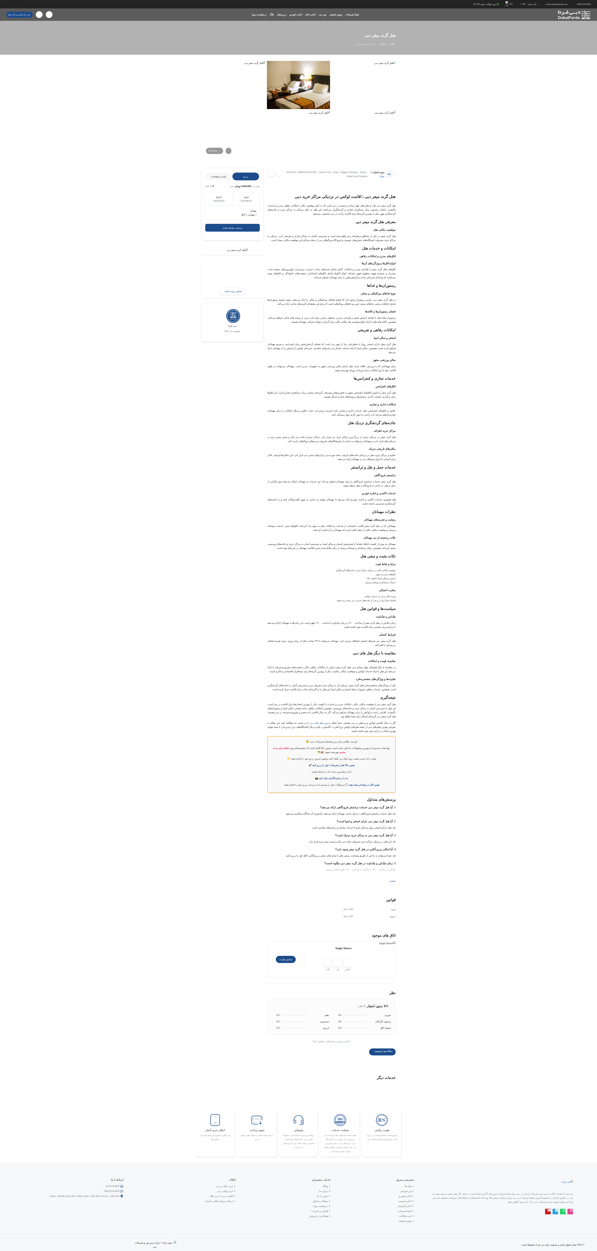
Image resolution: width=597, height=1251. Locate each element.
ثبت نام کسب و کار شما (19, 15)
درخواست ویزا (259, 14)
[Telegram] (555, 1211)
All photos (213, 151)
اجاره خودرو (296, 14)
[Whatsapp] (563, 1211)
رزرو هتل (282, 14)
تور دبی (322, 14)
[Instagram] (570, 1211)
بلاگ (272, 14)
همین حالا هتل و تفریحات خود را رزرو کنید (333, 765)
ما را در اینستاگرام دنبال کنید (333, 778)
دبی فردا (232, 326)
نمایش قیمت (285, 959)
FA (510, 4)
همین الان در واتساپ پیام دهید (364, 784)
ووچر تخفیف (335, 14)
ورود (246, 196)
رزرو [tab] (245, 176)
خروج (219, 196)
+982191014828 (583, 4)
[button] (49, 14)
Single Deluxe (343, 948)
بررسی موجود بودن (232, 227)
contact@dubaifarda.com (556, 4)
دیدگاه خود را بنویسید (383, 1051)
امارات (382, 44)
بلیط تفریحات (352, 14)
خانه (392, 44)
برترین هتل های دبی (320, 723)
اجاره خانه (310, 14)
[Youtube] (548, 1211)
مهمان (253, 210)
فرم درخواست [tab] (218, 176)
